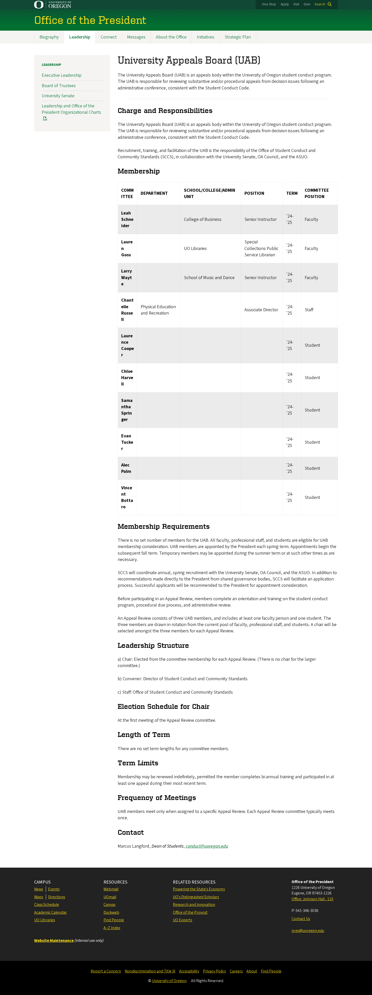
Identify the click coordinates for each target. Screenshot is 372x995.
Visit (296, 4)
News (38, 889)
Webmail (111, 889)
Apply (285, 4)
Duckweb (111, 912)
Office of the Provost (190, 912)
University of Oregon (169, 981)
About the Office (171, 37)
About (251, 971)
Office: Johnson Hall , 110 (312, 899)
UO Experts (182, 920)
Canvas (109, 904)
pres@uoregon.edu (308, 930)
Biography (49, 37)
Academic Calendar (50, 912)
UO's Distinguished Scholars (196, 897)
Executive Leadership (61, 75)
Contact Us (301, 919)
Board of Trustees (59, 86)
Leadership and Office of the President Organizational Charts (71, 109)
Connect (109, 37)
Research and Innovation (194, 904)
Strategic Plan (238, 37)
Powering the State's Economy (199, 889)
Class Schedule (46, 904)
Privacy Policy (214, 971)
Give (307, 4)
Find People (114, 920)
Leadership (79, 37)
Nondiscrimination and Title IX (150, 971)
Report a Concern (106, 971)
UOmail (110, 897)
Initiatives (205, 37)
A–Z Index (112, 928)
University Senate (58, 96)
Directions (56, 897)
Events (53, 889)
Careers (236, 971)
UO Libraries (44, 920)
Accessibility (189, 971)
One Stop (269, 4)
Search (320, 4)
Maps (38, 897)
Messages (136, 37)
